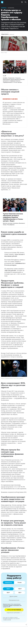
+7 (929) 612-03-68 (7, 619)
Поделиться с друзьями (13, 612)
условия (10, 605)
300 (19, 592)
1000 (19, 588)
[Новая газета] (2, 2)
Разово (20, 582)
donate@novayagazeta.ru (8, 618)
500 (8, 592)
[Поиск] (25, 2)
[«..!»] (15, 70)
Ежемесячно (8, 582)
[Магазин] (22, 2)
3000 (7, 588)
